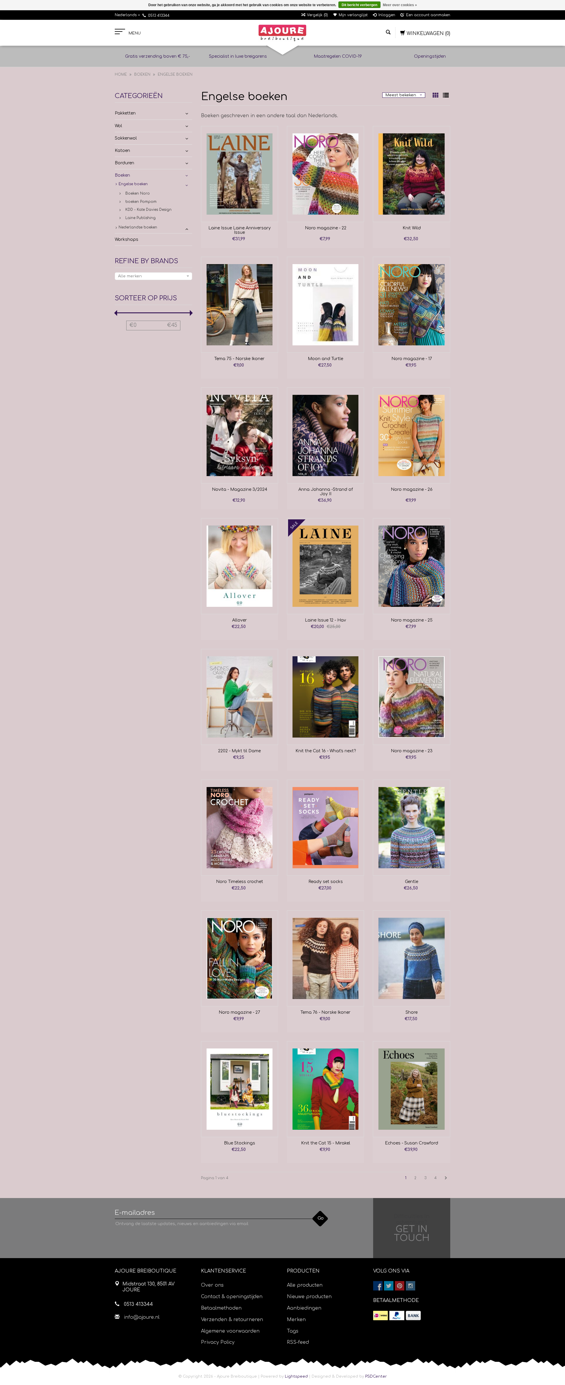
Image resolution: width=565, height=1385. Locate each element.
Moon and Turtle (325, 359)
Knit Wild (412, 228)
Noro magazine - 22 (325, 228)
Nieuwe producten (309, 1296)
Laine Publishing (140, 218)
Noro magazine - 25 (412, 620)
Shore (412, 1012)
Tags (292, 1331)
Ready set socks (325, 881)
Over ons (212, 1285)
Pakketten (125, 113)
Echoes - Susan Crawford (411, 1143)
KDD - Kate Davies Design (148, 210)
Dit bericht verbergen (359, 5)
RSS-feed (298, 1342)
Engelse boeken (175, 74)
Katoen (122, 150)
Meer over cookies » (400, 5)
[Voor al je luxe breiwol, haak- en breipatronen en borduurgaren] (282, 33)
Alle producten (305, 1285)
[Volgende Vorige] (446, 1178)
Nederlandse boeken (138, 227)
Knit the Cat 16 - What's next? (325, 751)
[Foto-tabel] (436, 96)
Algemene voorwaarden (230, 1331)
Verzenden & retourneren (232, 1319)
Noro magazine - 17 (411, 359)
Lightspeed (296, 1376)
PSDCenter (376, 1376)
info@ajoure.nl (141, 1317)
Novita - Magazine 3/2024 (239, 489)
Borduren (124, 163)
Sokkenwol (126, 138)
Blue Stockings (239, 1143)
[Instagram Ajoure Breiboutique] (410, 1285)
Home (121, 74)
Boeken (142, 74)
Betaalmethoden (221, 1308)
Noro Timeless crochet (239, 881)
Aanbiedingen (304, 1308)
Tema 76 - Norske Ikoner (325, 1012)
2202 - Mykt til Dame (239, 751)
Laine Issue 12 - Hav (325, 620)
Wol (118, 126)
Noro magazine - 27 (239, 1012)
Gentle (411, 881)
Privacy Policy (218, 1342)
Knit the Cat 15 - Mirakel (325, 1143)
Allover (239, 620)
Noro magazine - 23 (412, 751)
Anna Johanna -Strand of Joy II (325, 491)
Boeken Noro (137, 193)
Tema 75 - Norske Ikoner (239, 359)
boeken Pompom (141, 202)
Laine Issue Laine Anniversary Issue (239, 230)
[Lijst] (445, 96)
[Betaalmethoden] (380, 1315)
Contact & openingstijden (231, 1296)
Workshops (126, 239)
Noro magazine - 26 (412, 489)
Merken (296, 1319)
